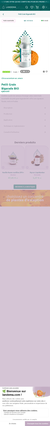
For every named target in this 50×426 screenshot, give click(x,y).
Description (8, 108)
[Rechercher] (26, 7)
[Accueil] (9, 7)
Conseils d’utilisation (11, 132)
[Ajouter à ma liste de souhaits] (23, 167)
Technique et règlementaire (14, 126)
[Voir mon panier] (37, 7)
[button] (25, 187)
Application (8, 120)
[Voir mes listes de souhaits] (31, 7)
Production (8, 114)
